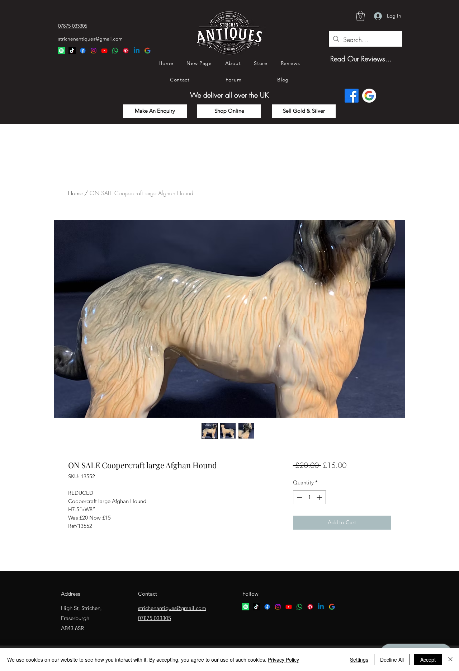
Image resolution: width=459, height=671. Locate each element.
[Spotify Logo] (61, 50)
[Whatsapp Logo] (115, 50)
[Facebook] (82, 50)
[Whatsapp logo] (299, 606)
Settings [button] (359, 659)
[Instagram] (93, 50)
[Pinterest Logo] (125, 50)
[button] (360, 16)
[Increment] (320, 497)
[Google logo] (369, 96)
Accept (428, 659)
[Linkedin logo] (321, 606)
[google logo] (331, 606)
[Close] (450, 659)
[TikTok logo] (256, 606)
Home (75, 193)
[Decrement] (299, 497)
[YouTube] (104, 50)
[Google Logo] (147, 50)
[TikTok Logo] (72, 50)
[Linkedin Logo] (136, 50)
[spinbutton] (309, 497)
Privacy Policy (283, 659)
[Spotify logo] (245, 606)
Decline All (392, 659)
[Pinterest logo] (310, 606)
